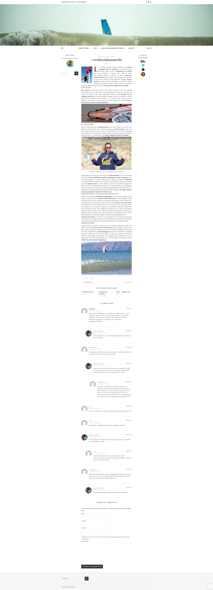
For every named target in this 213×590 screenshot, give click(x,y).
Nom (83, 514)
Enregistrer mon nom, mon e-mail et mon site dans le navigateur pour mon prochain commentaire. (105, 538)
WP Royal (72, 587)
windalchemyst (88, 282)
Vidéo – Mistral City (123, 292)
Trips (113, 56)
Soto (90, 406)
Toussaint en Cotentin (103, 293)
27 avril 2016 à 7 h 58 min (95, 422)
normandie (85, 278)
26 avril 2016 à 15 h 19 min (99, 365)
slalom (91, 278)
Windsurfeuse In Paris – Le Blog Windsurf (74, 2)
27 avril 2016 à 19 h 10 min (95, 471)
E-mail (83, 521)
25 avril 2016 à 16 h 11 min (95, 310)
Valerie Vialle (93, 469)
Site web (83, 528)
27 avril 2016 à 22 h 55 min (99, 489)
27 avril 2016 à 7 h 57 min (95, 408)
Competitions (83, 48)
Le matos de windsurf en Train (111, 48)
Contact (131, 48)
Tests (95, 48)
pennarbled (93, 347)
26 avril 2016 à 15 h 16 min (99, 333)
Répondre (129, 308)
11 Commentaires (126, 282)
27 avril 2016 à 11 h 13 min (95, 437)
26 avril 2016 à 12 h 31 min (95, 349)
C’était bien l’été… (88, 292)
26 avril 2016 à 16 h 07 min (103, 384)
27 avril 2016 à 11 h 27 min (99, 453)
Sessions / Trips (104, 56)
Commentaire (85, 541)
